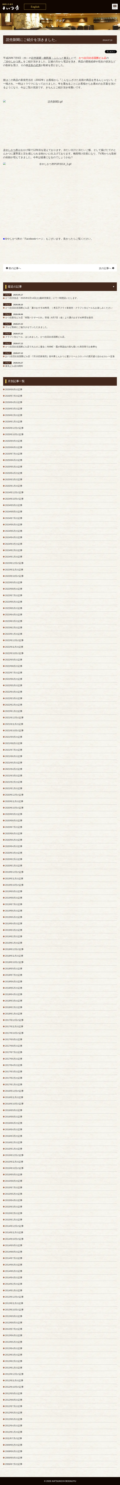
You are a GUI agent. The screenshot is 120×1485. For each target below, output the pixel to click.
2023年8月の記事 (13, 589)
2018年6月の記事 (13, 981)
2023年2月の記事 (13, 627)
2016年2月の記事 (13, 1142)
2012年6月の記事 (13, 1413)
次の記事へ (105, 268)
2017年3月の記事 (13, 1071)
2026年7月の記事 (13, 396)
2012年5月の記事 (13, 1419)
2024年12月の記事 (14, 492)
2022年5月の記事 (13, 685)
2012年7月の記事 (13, 1406)
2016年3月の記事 (13, 1136)
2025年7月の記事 (13, 454)
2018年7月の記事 (13, 975)
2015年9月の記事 (13, 1174)
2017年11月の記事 (14, 1026)
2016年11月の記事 (14, 1097)
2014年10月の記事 (14, 1239)
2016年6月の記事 (13, 1123)
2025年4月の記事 (13, 473)
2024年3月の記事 (13, 544)
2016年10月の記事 (14, 1104)
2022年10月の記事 (14, 653)
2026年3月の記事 (13, 409)
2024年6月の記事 (13, 524)
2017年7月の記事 (13, 1052)
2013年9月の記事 (13, 1316)
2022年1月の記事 (13, 711)
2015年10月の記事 (14, 1168)
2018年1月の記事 (13, 1014)
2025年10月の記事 (14, 434)
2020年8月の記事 (13, 820)
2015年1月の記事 (13, 1220)
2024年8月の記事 (13, 511)
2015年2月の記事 (13, 1213)
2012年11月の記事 (14, 1380)
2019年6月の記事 (13, 911)
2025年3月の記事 (13, 479)
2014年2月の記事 (13, 1284)
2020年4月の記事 (13, 846)
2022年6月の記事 (13, 679)
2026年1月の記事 (13, 421)
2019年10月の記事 (14, 885)
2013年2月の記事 (13, 1361)
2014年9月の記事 (13, 1245)
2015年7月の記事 (13, 1187)
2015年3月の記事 (13, 1207)
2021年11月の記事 (14, 724)
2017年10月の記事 (14, 1033)
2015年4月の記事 (13, 1200)
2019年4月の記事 (13, 923)
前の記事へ (15, 268)
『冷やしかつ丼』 (13, 61)
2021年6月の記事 (13, 756)
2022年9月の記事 (13, 660)
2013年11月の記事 (14, 1303)
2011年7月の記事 (13, 1438)
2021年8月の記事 (13, 743)
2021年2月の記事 (13, 782)
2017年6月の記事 (13, 1059)
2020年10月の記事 (14, 808)
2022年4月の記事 (13, 692)
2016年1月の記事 (13, 1149)
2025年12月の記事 (14, 428)
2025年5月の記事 (13, 467)
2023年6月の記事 (13, 602)
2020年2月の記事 (13, 859)
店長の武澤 (34, 65)
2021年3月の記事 (13, 775)
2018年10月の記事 (14, 962)
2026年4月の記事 (13, 402)
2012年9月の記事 (13, 1393)
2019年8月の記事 (13, 898)
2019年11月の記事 (14, 878)
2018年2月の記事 (13, 1007)
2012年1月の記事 (13, 1432)
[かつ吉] (60, 6)
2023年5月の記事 (13, 608)
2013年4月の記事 (13, 1348)
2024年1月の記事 (13, 557)
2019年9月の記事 (13, 891)
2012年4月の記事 (13, 1425)
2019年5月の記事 (13, 917)
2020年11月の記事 (14, 801)
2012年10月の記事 (14, 1387)
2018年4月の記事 (13, 994)
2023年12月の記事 (14, 563)
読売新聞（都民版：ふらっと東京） (51, 58)
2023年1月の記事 (13, 634)
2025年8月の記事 (13, 447)
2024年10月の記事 (14, 499)
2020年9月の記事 (13, 814)
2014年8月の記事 (13, 1252)
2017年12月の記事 (14, 1020)
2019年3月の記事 (13, 930)
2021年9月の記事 (13, 737)
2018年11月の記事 (14, 956)
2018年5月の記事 (13, 988)
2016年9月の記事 (13, 1110)
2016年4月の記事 (13, 1129)
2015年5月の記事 (13, 1194)
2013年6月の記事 (13, 1335)
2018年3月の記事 (13, 1001)
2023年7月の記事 (13, 595)
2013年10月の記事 (14, 1310)
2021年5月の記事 (13, 763)
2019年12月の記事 (14, 872)
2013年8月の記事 (13, 1322)
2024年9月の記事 (13, 505)
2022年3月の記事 (13, 698)
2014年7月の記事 (13, 1258)
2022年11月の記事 (14, 647)
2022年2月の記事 (13, 705)
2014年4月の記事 (13, 1277)
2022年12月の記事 (14, 640)
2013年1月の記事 (13, 1368)
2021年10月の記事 (14, 730)
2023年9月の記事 (13, 582)
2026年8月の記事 (13, 389)
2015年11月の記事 (14, 1162)
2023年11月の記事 (14, 570)
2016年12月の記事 (14, 1091)
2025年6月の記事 (13, 460)
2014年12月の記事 (14, 1226)
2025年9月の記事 (13, 441)
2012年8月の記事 (13, 1400)
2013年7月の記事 (13, 1329)
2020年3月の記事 (13, 853)
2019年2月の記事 (13, 936)
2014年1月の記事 (13, 1290)
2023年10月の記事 (14, 576)
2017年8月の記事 (13, 1046)
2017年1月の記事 (13, 1084)
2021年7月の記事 (13, 750)
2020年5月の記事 (13, 840)
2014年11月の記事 (14, 1232)
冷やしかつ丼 (10, 150)
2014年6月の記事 (13, 1265)
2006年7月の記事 (13, 1464)
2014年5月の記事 (13, 1271)
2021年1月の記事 (13, 788)
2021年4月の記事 (13, 769)
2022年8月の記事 (13, 666)
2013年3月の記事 (13, 1355)
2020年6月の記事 (13, 833)
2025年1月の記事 (13, 486)
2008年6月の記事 (13, 1451)
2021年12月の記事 (14, 717)
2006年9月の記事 (13, 1458)
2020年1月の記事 (13, 866)
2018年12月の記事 (14, 949)
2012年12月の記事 (14, 1374)
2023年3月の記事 (13, 621)
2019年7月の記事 (13, 904)
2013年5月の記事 (13, 1342)
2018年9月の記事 (13, 968)
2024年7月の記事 (13, 518)
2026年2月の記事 (13, 415)
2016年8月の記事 (13, 1117)
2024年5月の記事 (13, 531)
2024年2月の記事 (13, 550)
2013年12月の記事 (14, 1297)
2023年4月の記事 (13, 614)
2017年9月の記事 (13, 1039)
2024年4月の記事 (13, 537)
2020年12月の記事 (14, 795)
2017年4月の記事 (13, 1065)
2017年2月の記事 (13, 1078)
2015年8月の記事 (13, 1181)
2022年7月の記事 (13, 673)
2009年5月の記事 (13, 1445)
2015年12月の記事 (14, 1155)
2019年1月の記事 (13, 943)
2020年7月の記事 (13, 827)
